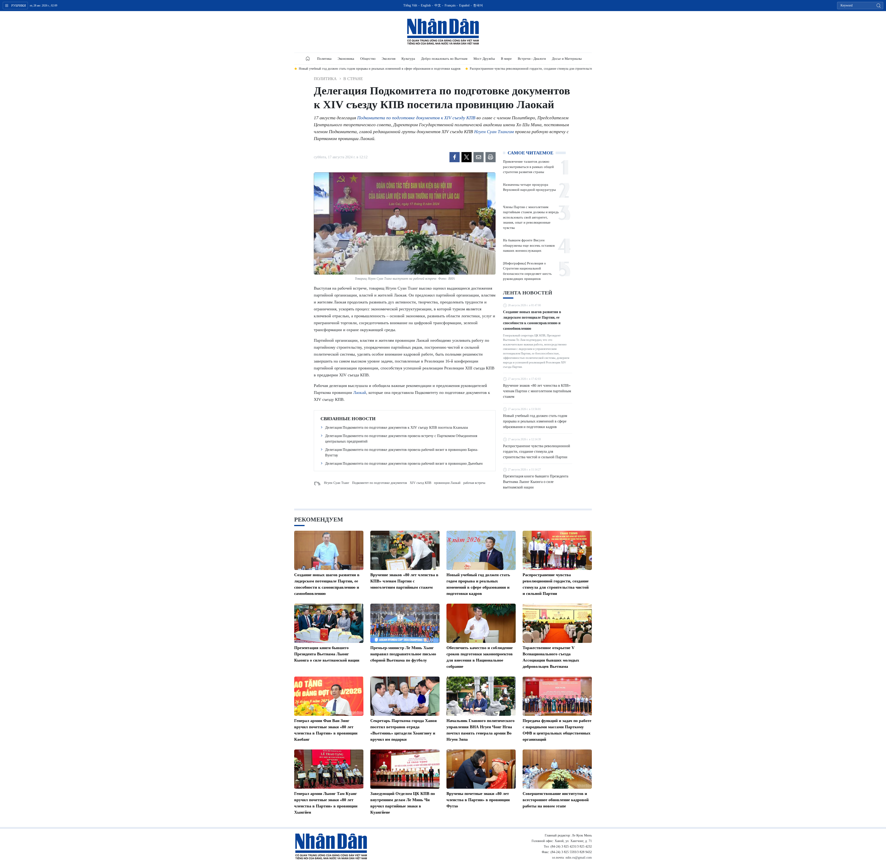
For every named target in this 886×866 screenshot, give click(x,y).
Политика (324, 58)
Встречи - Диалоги (532, 58)
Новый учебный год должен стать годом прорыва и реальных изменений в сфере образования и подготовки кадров (535, 421)
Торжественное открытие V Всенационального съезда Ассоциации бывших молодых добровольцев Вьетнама (551, 657)
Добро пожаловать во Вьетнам (444, 58)
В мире (506, 58)
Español (464, 5)
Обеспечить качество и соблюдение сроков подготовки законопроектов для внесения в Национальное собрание (479, 657)
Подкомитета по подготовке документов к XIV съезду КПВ (416, 117)
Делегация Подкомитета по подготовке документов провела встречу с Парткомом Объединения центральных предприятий (401, 438)
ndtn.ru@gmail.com (579, 857)
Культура (408, 58)
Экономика (346, 58)
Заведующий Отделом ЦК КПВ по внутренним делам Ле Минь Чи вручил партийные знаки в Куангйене (402, 803)
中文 (437, 5)
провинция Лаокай (447, 483)
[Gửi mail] (478, 157)
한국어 (478, 5)
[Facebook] (454, 157)
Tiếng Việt (410, 5)
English (426, 5)
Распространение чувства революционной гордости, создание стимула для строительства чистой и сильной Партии (536, 451)
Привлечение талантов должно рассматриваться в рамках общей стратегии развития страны (528, 167)
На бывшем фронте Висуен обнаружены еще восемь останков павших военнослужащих (529, 245)
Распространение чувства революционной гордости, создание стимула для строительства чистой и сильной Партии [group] (389, 68)
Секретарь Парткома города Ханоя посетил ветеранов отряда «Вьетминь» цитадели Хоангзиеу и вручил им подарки (403, 730)
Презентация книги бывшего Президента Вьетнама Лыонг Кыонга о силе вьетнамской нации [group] (545, 68)
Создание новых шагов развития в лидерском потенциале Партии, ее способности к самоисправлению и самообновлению (532, 320)
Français (450, 5)
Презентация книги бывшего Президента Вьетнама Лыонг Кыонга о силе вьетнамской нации (535, 481)
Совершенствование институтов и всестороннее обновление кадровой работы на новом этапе (556, 799)
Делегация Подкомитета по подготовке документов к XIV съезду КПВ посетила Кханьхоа (396, 427)
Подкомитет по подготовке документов (379, 483)
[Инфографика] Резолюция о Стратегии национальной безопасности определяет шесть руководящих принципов (527, 271)
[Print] (490, 157)
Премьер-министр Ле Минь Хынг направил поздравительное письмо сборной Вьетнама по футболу (403, 653)
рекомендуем (318, 519)
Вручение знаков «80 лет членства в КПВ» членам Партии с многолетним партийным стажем (537, 391)
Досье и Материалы (567, 58)
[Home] (308, 58)
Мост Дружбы (484, 58)
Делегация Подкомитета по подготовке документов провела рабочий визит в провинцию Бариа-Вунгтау (401, 452)
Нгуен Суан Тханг (336, 483)
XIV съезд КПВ (420, 483)
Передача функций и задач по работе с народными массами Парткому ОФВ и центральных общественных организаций (557, 730)
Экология (388, 58)
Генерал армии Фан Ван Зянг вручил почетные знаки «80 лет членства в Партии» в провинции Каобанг (325, 730)
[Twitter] (466, 157)
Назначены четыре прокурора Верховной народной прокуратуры (529, 187)
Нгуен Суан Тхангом (494, 131)
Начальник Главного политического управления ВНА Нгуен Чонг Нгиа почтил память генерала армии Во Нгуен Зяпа (480, 730)
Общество (368, 58)
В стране (353, 78)
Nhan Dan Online (443, 32)
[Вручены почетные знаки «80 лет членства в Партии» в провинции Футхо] (481, 769)
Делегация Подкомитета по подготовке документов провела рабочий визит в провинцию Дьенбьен (404, 463)
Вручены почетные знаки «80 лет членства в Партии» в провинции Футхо (478, 799)
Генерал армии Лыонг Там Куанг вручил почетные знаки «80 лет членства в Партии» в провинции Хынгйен (325, 803)
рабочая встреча (474, 483)
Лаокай (359, 392)
